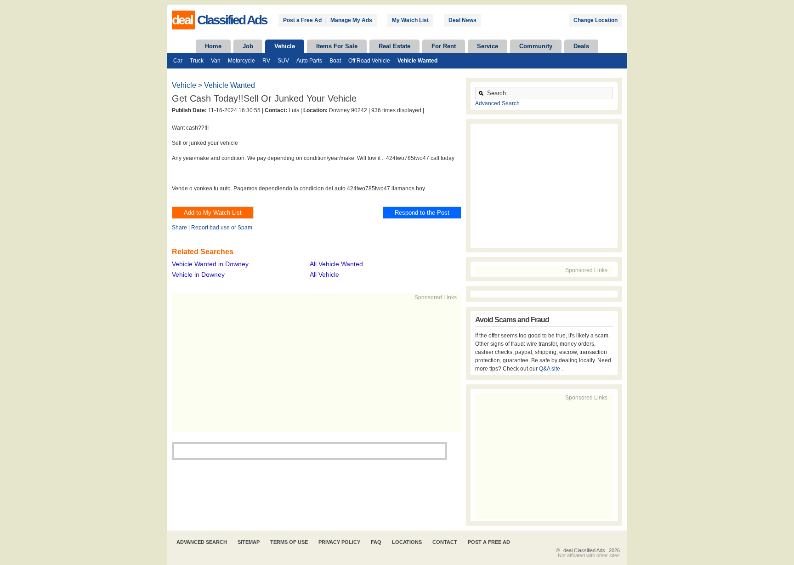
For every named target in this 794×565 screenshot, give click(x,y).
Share (179, 227)
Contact (444, 542)
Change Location (595, 20)
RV (266, 60)
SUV (283, 60)
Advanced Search (497, 103)
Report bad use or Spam (221, 227)
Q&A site (550, 368)
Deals (581, 46)
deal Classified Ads (584, 550)
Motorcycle (241, 60)
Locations (407, 542)
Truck (197, 60)
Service (487, 46)
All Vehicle (324, 274)
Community (535, 46)
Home (213, 46)
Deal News (462, 20)
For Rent (443, 46)
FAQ (376, 542)
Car (177, 60)
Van (216, 60)
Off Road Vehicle (369, 60)
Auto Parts (309, 60)
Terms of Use (289, 542)
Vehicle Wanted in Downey (210, 264)
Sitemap (249, 542)
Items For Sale (336, 46)
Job (248, 46)
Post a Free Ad (302, 20)
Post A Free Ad (489, 542)
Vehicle (284, 46)
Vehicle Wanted (417, 60)
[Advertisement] (312, 366)
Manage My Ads (351, 20)
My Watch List (410, 20)
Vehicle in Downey (198, 274)
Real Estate (394, 46)
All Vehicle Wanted (336, 264)
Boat (335, 60)
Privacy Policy (339, 542)
